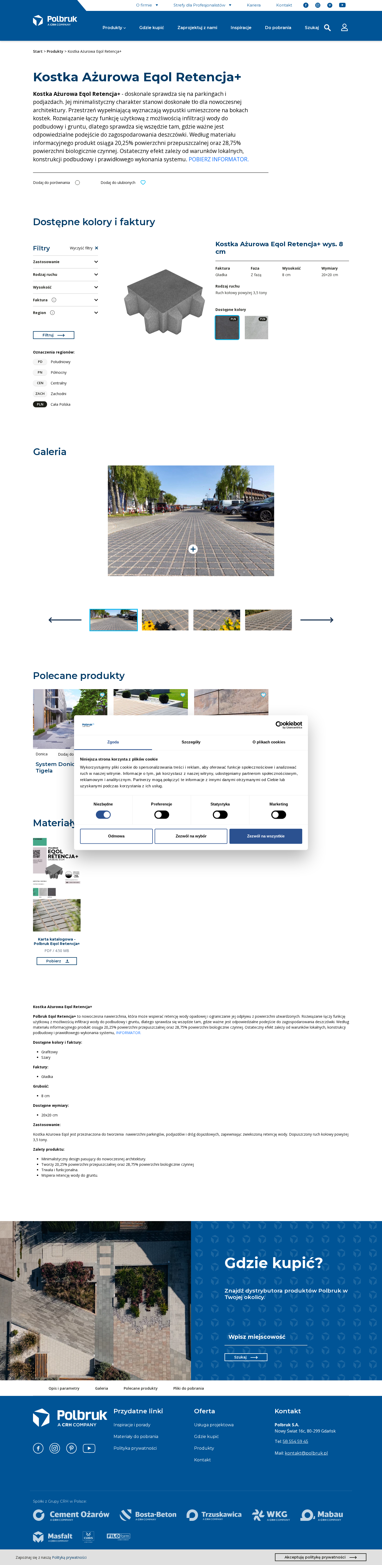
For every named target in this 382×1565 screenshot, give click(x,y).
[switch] (161, 814)
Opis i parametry (64, 1388)
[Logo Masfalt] (52, 1537)
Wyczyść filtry (81, 247)
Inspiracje (241, 27)
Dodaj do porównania (51, 182)
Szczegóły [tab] (191, 742)
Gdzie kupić (151, 27)
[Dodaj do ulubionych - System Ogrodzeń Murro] (262, 695)
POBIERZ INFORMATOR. (219, 159)
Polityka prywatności (135, 1448)
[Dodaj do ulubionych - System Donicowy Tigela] (101, 695)
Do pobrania (278, 27)
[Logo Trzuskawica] (214, 1515)
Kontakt (202, 1459)
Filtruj (48, 335)
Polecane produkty (141, 1388)
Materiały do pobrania (136, 1436)
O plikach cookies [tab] (269, 742)
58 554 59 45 (295, 1441)
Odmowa (116, 836)
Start (38, 51)
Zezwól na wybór (191, 836)
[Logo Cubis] (88, 1537)
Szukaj (240, 1357)
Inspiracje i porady (132, 1424)
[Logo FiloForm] (118, 1537)
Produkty (112, 27)
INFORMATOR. (128, 1032)
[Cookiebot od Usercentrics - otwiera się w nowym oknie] (279, 725)
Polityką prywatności (69, 1557)
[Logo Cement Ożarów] (71, 1515)
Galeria (101, 1388)
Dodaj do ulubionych (118, 182)
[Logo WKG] (271, 1515)
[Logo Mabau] (321, 1515)
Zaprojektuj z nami (197, 27)
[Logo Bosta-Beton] (148, 1515)
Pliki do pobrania (188, 1388)
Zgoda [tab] (113, 742)
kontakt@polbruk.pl (306, 1453)
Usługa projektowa (214, 1424)
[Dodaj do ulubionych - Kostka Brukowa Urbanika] (182, 695)
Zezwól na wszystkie (266, 836)
